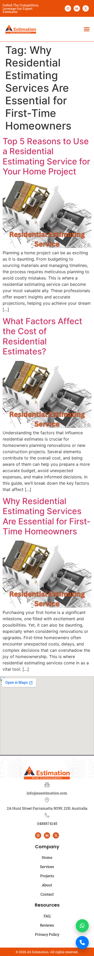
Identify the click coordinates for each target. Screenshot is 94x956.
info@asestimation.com (47, 792)
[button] (86, 29)
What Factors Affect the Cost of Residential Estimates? (42, 336)
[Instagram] (68, 8)
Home (47, 857)
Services (47, 866)
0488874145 (47, 823)
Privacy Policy (47, 934)
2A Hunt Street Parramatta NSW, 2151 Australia (47, 808)
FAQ (47, 915)
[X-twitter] (86, 8)
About (47, 884)
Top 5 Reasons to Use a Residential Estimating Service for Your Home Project (46, 156)
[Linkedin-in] (77, 8)
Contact (47, 894)
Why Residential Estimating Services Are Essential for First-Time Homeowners (47, 516)
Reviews (47, 925)
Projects (47, 875)
